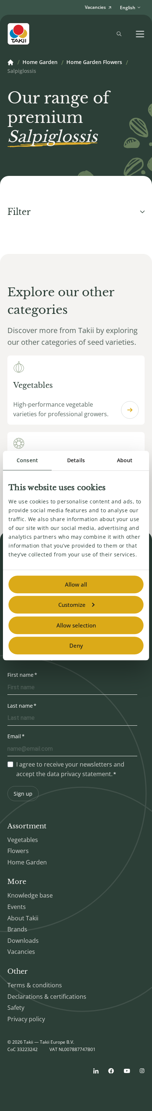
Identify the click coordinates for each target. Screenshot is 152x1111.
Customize (72, 604)
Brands (17, 929)
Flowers (18, 851)
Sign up (23, 793)
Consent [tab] (27, 460)
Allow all (76, 584)
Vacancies (21, 952)
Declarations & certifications (46, 997)
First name (20, 674)
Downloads (23, 941)
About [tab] (125, 460)
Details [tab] (76, 460)
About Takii (22, 918)
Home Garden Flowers (94, 63)
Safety (15, 1008)
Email (14, 736)
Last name (20, 705)
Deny (76, 645)
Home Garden (40, 63)
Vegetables (22, 840)
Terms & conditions (34, 985)
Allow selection (76, 625)
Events (16, 907)
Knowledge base (30, 895)
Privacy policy (26, 1019)
